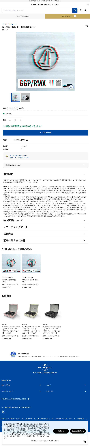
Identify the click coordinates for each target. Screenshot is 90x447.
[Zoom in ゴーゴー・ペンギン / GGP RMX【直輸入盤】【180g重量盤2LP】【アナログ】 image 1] (71, 87)
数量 (4, 120)
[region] (22, 16)
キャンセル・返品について (18, 155)
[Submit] (74, 10)
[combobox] (39, 10)
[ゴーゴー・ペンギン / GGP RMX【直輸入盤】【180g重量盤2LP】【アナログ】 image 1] (45, 61)
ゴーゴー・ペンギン (8, 24)
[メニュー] (87, 4)
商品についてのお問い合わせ (19, 157)
